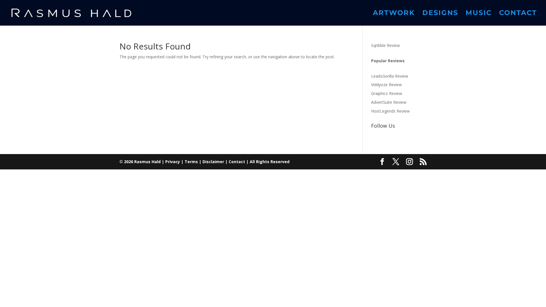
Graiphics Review (386, 93)
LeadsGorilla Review (389, 76)
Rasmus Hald (147, 161)
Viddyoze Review (386, 84)
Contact (518, 14)
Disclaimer (213, 161)
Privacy (172, 161)
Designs (440, 14)
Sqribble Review (385, 45)
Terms (191, 161)
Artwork (394, 14)
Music (479, 14)
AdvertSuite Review (388, 102)
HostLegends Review (390, 111)
